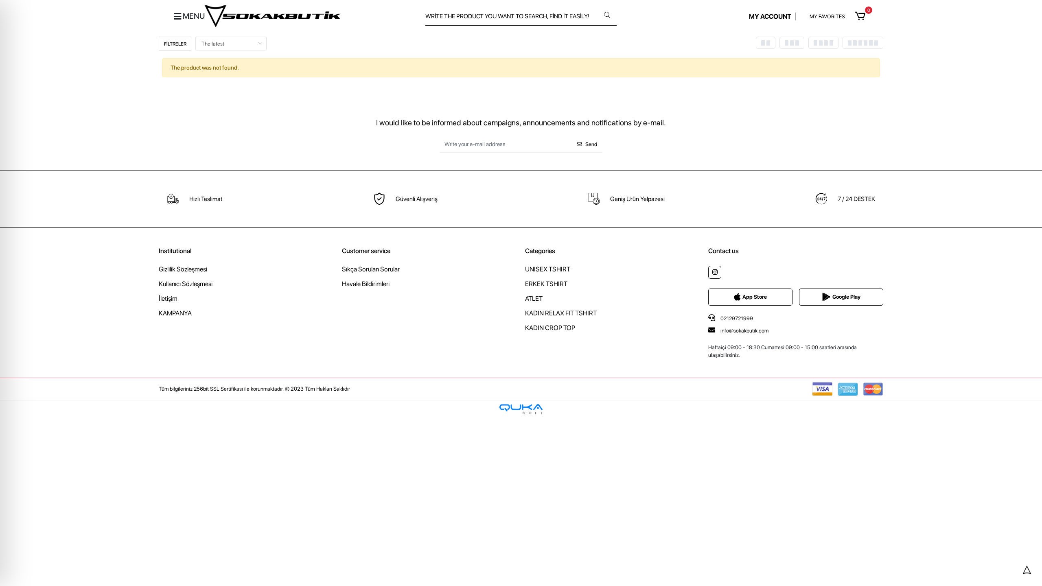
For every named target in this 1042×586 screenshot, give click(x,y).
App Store (754, 297)
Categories (540, 251)
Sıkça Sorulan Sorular (371, 269)
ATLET (534, 298)
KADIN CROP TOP (550, 328)
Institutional (175, 251)
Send (591, 144)
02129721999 (736, 318)
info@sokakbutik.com (744, 331)
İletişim (168, 298)
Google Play (846, 297)
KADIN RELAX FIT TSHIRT (561, 313)
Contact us (723, 251)
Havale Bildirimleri (366, 284)
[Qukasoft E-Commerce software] (521, 409)
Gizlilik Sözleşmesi (183, 269)
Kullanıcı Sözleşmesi (185, 284)
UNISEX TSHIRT (547, 269)
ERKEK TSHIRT (546, 284)
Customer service (366, 251)
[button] (861, 16)
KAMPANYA (175, 313)
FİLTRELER (175, 44)
